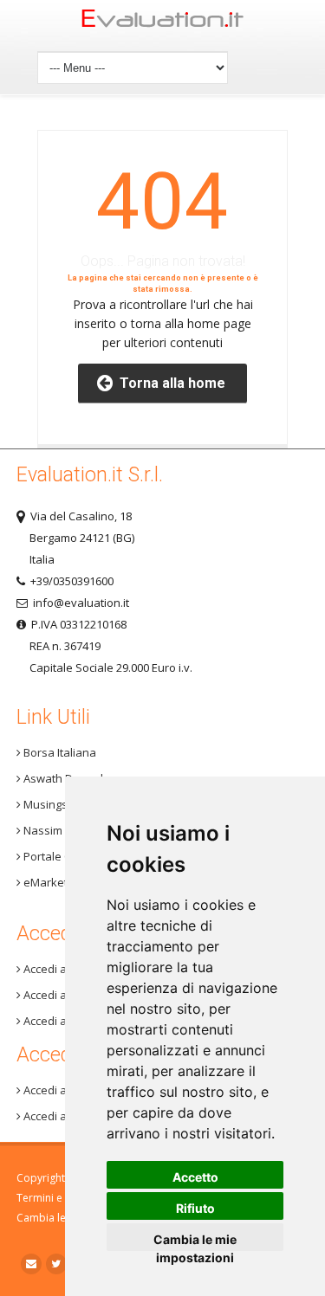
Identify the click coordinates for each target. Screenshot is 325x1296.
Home (162, 23)
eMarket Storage (66, 882)
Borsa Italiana (58, 752)
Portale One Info (65, 856)
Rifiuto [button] (195, 1208)
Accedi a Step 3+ (64, 969)
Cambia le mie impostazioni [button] (195, 1241)
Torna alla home (169, 383)
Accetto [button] (195, 1177)
